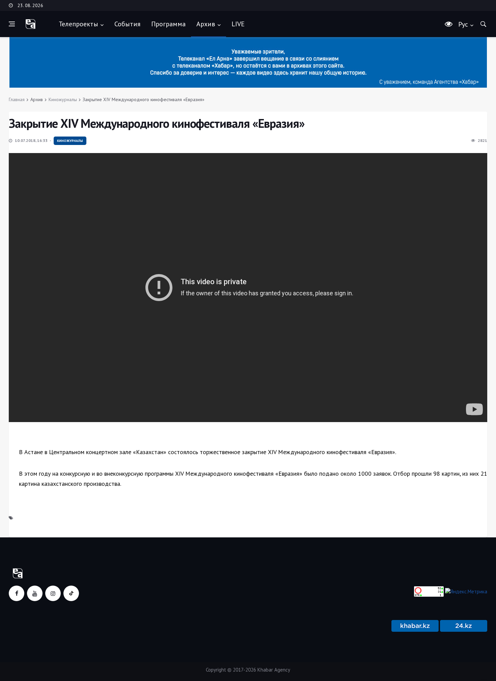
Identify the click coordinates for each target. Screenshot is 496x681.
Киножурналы (63, 99)
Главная (17, 99)
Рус (463, 24)
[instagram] (53, 593)
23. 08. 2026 (30, 5)
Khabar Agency (273, 670)
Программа (168, 24)
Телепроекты (78, 24)
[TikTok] (71, 593)
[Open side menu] (12, 24)
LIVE (238, 24)
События (127, 24)
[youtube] (35, 593)
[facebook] (16, 593)
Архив (205, 24)
